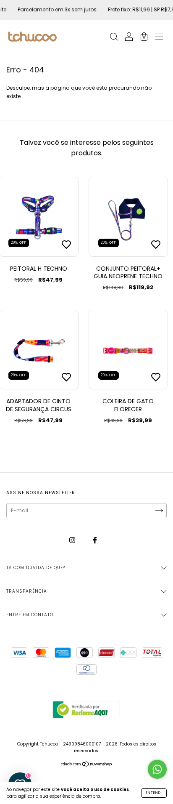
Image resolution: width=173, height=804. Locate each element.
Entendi (154, 793)
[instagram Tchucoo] (73, 540)
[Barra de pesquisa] (114, 37)
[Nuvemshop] (86, 765)
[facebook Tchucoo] (94, 540)
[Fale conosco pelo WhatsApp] (157, 769)
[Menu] (159, 37)
